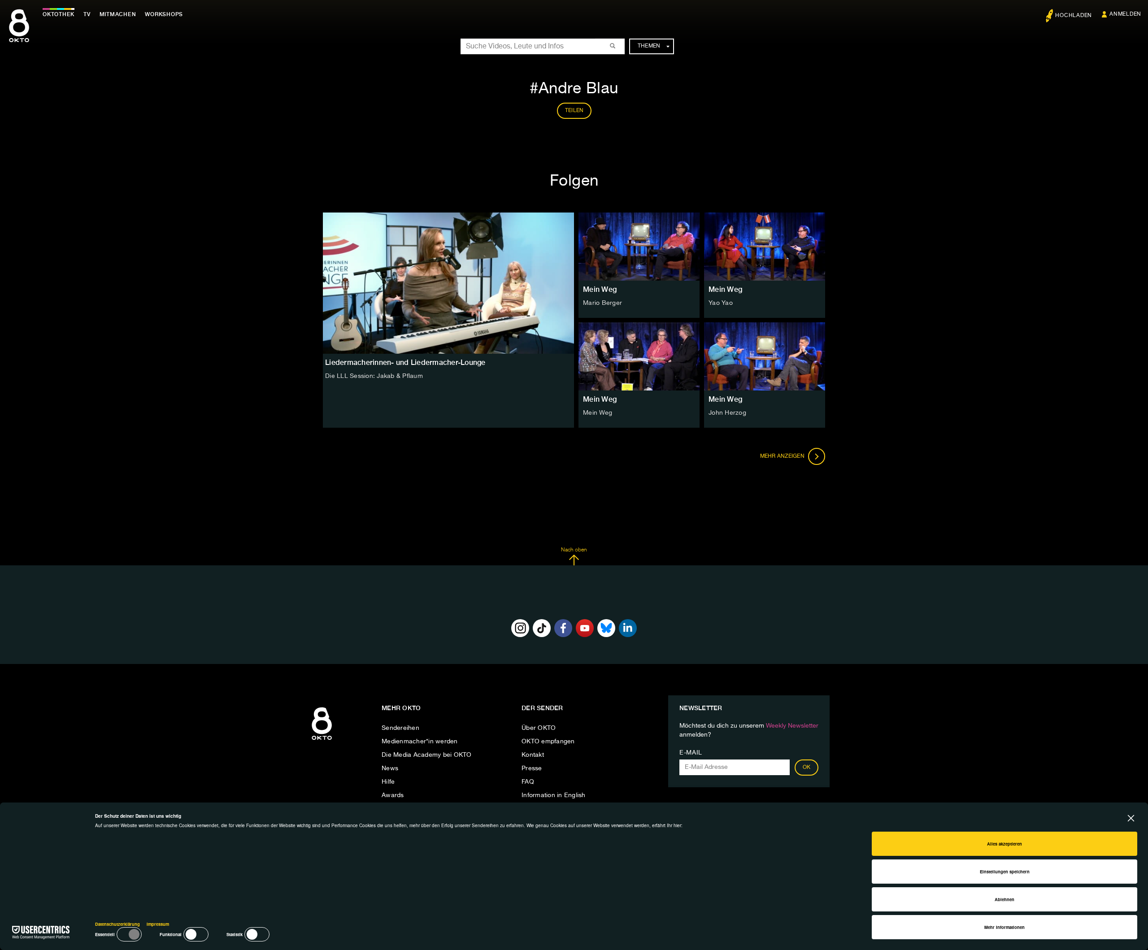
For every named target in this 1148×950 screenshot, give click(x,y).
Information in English (554, 795)
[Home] (322, 740)
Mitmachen (118, 14)
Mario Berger (602, 303)
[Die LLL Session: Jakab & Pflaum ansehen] (448, 283)
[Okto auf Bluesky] (606, 628)
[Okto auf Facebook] (563, 628)
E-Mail (690, 753)
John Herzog (727, 413)
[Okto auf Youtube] (585, 628)
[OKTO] (19, 33)
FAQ (528, 782)
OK (807, 767)
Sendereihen (400, 728)
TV (87, 14)
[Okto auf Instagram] (520, 628)
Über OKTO (539, 728)
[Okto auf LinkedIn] (628, 628)
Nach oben (574, 550)
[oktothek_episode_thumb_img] (639, 247)
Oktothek (58, 14)
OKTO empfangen (548, 741)
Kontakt (533, 755)
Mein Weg (600, 289)
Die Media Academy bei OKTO (427, 755)
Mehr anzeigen (783, 456)
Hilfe (388, 782)
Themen (649, 46)
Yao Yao (721, 303)
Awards (393, 795)
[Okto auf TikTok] (542, 628)
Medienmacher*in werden (420, 741)
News (390, 768)
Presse (532, 768)
